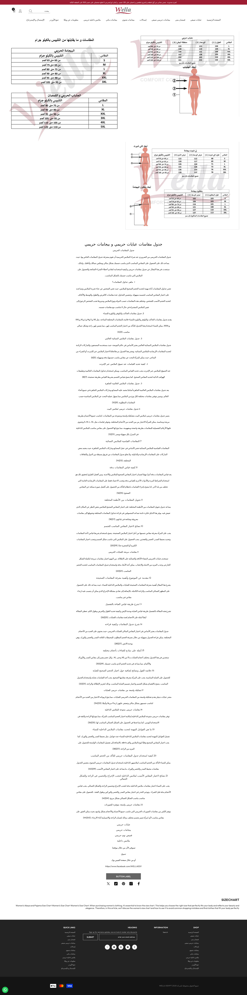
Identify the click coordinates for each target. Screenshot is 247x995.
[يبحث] (39, 11)
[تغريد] (108, 883)
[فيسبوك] (139, 883)
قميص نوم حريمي (123, 835)
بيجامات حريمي (123, 830)
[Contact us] (5, 990)
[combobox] (42, 11)
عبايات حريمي (123, 824)
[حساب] (20, 11)
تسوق (123, 854)
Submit (90, 937)
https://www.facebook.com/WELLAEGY (123, 866)
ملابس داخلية (123, 840)
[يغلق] (2, 980)
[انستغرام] (131, 883)
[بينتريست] (123, 883)
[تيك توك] (116, 883)
